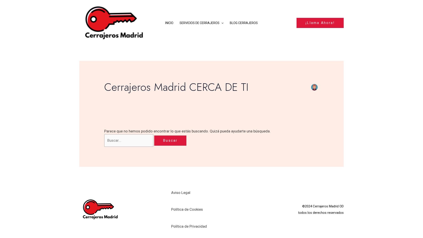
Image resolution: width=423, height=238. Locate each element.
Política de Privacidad (189, 226)
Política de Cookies (187, 209)
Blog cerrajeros (244, 23)
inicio (169, 23)
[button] (221, 23)
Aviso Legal (180, 192)
